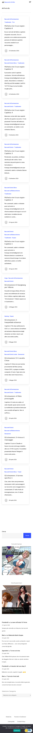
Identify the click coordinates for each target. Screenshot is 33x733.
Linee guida (11, 721)
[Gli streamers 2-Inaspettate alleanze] (15, 329)
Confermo (17, 730)
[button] (30, 2)
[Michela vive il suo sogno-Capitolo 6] (15, 35)
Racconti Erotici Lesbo (10, 354)
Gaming (6, 316)
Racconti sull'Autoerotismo (12, 190)
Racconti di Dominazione (11, 19)
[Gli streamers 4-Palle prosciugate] (15, 404)
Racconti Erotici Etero (10, 63)
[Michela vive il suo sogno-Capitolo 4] (15, 119)
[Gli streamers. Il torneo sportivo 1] (15, 485)
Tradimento (7, 22)
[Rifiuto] (31, 728)
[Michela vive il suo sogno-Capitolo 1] (15, 250)
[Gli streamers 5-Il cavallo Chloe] (15, 366)
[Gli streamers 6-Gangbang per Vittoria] (15, 293)
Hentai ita (8, 716)
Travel (19, 472)
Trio (13, 22)
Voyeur (14, 237)
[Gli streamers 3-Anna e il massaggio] (15, 444)
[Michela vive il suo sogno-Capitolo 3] (15, 162)
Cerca (4, 531)
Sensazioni (21, 354)
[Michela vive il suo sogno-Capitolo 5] (15, 77)
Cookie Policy (21, 721)
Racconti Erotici (8, 106)
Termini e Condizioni (20, 716)
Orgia (6, 278)
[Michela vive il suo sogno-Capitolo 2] (15, 205)
